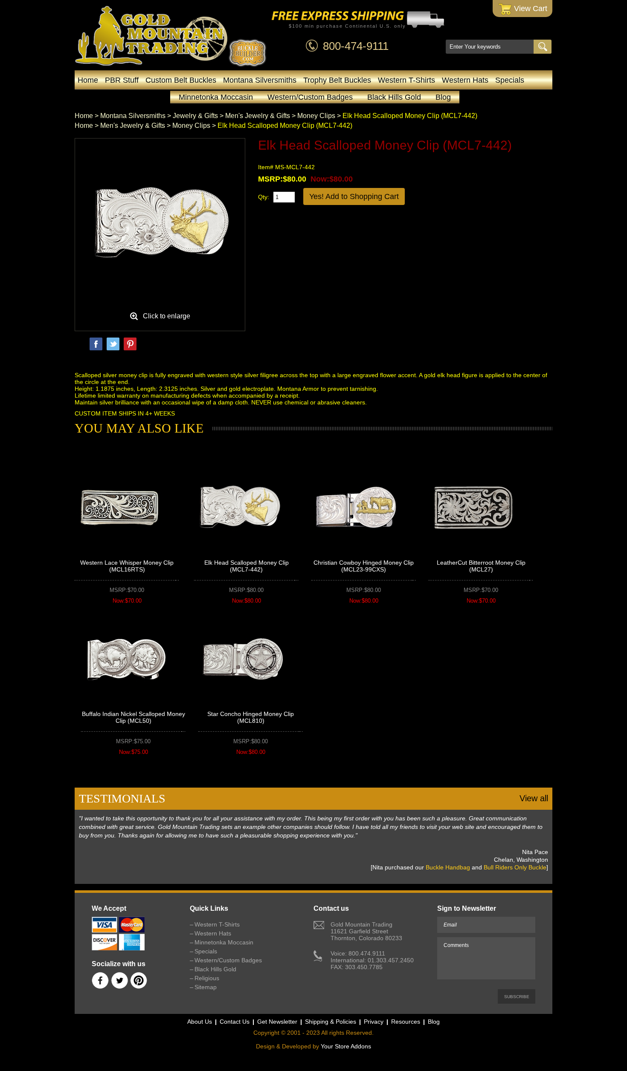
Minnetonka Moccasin (216, 97)
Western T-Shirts (406, 80)
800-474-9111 (356, 46)
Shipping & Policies (330, 1021)
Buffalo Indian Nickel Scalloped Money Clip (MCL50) (133, 717)
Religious (206, 978)
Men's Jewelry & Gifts (257, 115)
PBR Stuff (122, 80)
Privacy (373, 1021)
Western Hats (465, 80)
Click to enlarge (166, 316)
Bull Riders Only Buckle (515, 867)
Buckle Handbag (448, 867)
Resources (405, 1021)
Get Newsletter (277, 1021)
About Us (199, 1021)
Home (88, 80)
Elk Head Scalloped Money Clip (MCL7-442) (246, 566)
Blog (443, 97)
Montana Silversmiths (259, 80)
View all (534, 798)
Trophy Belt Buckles (337, 80)
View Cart (529, 8)
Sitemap (205, 987)
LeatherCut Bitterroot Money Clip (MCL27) (481, 566)
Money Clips (316, 115)
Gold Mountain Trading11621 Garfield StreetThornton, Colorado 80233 (366, 931)
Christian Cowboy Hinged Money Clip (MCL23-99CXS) (364, 566)
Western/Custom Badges (310, 97)
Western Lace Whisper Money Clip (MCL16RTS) (127, 566)
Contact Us (235, 1021)
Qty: (263, 196)
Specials (509, 80)
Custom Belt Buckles (180, 80)
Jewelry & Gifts (195, 115)
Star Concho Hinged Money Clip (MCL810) (250, 717)
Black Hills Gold (394, 97)
